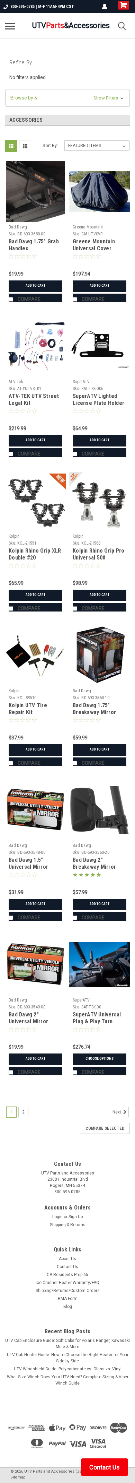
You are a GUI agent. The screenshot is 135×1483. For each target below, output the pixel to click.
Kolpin (14, 536)
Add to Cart (35, 285)
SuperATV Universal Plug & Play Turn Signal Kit (97, 1021)
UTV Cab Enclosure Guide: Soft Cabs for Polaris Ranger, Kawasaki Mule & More (67, 1343)
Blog (67, 1306)
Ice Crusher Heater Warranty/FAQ (67, 1282)
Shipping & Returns (68, 1224)
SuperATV (81, 381)
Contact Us (67, 1266)
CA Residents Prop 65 (67, 1274)
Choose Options (100, 1058)
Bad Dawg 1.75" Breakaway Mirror (94, 709)
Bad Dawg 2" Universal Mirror (28, 1018)
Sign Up (76, 1216)
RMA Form (68, 1298)
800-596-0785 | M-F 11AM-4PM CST (42, 6)
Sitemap (18, 1477)
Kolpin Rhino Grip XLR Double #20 (35, 554)
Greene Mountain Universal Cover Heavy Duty (94, 248)
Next (117, 1112)
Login (57, 1216)
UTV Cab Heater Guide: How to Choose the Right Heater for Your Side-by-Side (67, 1357)
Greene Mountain (88, 227)
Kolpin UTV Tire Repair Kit (28, 709)
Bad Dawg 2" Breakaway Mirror (94, 863)
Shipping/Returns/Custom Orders (68, 1290)
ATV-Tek (16, 381)
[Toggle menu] (10, 26)
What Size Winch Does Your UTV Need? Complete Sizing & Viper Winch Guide (67, 1380)
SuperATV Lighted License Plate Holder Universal (98, 403)
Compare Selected (105, 1128)
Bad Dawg (18, 227)
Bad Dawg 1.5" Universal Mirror (28, 863)
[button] (67, 98)
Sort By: (50, 145)
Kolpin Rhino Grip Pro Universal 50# (98, 554)
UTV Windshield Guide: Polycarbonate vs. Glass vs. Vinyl (68, 1369)
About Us (67, 1258)
